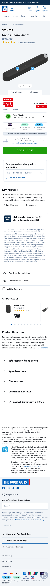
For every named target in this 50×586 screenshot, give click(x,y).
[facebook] (3, 487)
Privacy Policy (39, 520)
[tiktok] (13, 487)
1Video (35, 92)
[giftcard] (32, 576)
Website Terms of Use (22, 520)
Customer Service (14, 546)
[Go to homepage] (4, 9)
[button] (17, 68)
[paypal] (6, 576)
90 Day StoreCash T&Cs (32, 466)
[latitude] (26, 576)
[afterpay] (17, 576)
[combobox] (25, 172)
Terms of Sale (7, 561)
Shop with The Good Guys (18, 534)
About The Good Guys (16, 540)
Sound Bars (19, 24)
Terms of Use (7, 567)
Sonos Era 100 (20, 305)
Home (4, 24)
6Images (18, 92)
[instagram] (8, 487)
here (37, 2)
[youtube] (18, 487)
